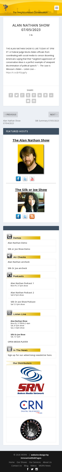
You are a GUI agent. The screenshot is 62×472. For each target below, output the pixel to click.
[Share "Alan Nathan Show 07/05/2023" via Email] (28, 101)
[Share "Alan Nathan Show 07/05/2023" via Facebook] (11, 95)
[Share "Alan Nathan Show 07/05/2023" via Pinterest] (34, 95)
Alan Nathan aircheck (19, 262)
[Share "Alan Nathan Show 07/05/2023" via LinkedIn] (40, 95)
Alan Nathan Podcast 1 (22, 283)
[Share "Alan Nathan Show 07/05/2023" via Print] (34, 101)
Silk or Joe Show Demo (19, 249)
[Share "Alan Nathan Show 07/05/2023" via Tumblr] (28, 95)
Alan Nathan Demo (17, 242)
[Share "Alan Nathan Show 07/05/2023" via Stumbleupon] (51, 95)
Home (12, 462)
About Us (47, 462)
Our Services (35, 462)
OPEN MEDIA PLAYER (18, 341)
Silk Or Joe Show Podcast (23, 301)
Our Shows (22, 462)
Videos (33, 465)
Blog (26, 465)
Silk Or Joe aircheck (17, 268)
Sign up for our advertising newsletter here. (30, 355)
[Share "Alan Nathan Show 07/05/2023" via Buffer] (45, 95)
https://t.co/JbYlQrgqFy (16, 72)
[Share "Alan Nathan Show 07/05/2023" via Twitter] (16, 95)
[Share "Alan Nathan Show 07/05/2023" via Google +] (22, 95)
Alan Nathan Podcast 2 (22, 292)
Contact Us (16, 465)
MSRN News (45, 465)
